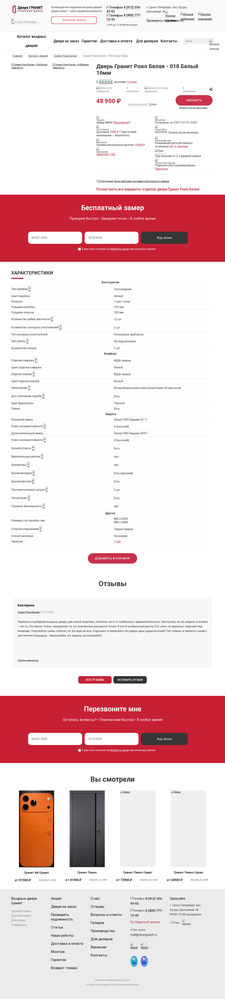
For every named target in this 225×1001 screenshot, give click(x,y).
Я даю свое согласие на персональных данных (118, 249)
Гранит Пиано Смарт (137, 872)
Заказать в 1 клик (47, 880)
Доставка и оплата (116, 41)
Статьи (57, 927)
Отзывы (97, 906)
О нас (95, 898)
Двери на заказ (66, 41)
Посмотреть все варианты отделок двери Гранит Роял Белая (147, 189)
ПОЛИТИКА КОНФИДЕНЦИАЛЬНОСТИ (112, 980)
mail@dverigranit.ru (143, 935)
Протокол (161, 169)
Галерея (97, 923)
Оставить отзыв (130, 679)
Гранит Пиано (87, 872)
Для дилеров (147, 41)
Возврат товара (64, 968)
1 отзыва (131, 82)
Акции (56, 898)
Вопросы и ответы (106, 915)
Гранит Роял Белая (29, 612)
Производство (103, 931)
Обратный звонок (74, 20)
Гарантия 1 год (105, 154)
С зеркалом (19, 924)
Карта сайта (177, 898)
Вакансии (98, 947)
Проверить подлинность (165, 20)
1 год (117, 541)
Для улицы (18, 920)
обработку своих (119, 249)
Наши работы (62, 935)
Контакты (169, 41)
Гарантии (89, 41)
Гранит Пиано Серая (188, 872)
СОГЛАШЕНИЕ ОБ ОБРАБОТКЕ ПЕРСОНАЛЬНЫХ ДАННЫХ (112, 985)
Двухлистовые (21, 915)
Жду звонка (164, 237)
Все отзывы (95, 679)
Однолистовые (21, 911)
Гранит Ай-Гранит (36, 872)
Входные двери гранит (24, 900)
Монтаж (58, 952)
